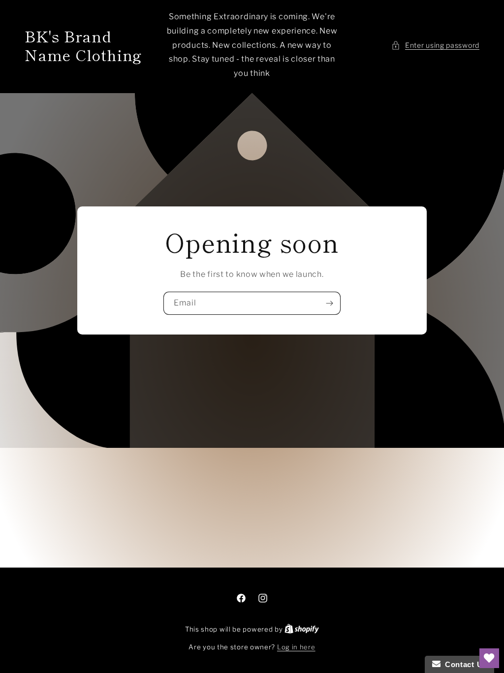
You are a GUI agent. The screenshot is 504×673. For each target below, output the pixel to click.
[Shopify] (301, 629)
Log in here (296, 647)
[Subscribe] (329, 303)
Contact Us (464, 664)
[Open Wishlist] (489, 658)
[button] (435, 45)
